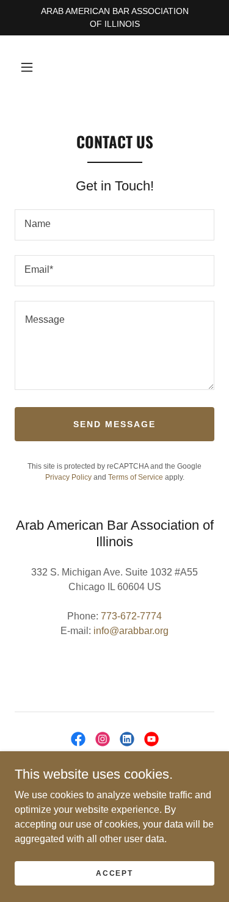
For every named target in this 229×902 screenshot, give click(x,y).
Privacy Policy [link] (68, 477)
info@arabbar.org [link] (131, 631)
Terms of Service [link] (135, 477)
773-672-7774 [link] (131, 616)
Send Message (114, 424)
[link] (78, 739)
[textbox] (114, 224)
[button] (27, 67)
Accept (114, 872)
